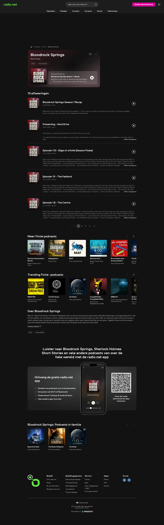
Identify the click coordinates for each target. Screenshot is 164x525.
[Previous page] (74, 226)
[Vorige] (127, 235)
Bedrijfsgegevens (71, 486)
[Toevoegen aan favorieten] (90, 54)
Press (49, 483)
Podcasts (63, 11)
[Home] (31, 47)
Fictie (33, 63)
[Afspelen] (92, 77)
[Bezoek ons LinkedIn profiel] (124, 480)
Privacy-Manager (71, 492)
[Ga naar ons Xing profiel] (129, 480)
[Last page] (94, 226)
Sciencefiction (43, 63)
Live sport (75, 11)
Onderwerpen (112, 11)
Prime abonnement (91, 491)
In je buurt (88, 11)
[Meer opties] (96, 54)
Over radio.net (51, 479)
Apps (86, 483)
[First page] (70, 226)
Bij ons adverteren (53, 486)
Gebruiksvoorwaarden (73, 479)
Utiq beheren (70, 489)
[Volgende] (133, 235)
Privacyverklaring (71, 483)
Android (106, 486)
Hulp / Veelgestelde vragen (91, 487)
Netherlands (83, 503)
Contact (87, 479)
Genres (99, 11)
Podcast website (33, 326)
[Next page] (89, 226)
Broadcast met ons (53, 489)
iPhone (106, 479)
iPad (105, 483)
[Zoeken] (95, 4)
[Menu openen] (159, 4)
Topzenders (51, 11)
